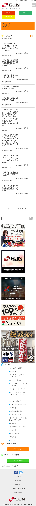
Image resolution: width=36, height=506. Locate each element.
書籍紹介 (12, 437)
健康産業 (12, 423)
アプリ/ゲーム (14, 408)
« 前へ (9, 209)
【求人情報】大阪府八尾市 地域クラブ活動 (10, 99)
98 (20, 209)
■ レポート (6, 25)
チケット (12, 371)
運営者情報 (18, 480)
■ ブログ (6, 26)
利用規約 (18, 484)
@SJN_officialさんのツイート (11, 466)
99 (23, 209)
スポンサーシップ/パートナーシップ (18, 376)
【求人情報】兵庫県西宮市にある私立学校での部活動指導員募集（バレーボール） (10, 62)
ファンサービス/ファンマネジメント (18, 384)
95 (13, 209)
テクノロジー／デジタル (17, 404)
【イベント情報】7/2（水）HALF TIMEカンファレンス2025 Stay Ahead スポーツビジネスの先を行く (10, 47)
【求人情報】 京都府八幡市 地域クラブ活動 (10, 87)
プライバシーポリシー (18, 488)
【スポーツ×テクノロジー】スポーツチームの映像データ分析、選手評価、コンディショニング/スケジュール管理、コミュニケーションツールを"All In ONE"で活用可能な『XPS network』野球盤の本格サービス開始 (10, 117)
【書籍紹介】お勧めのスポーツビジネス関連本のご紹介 (10, 173)
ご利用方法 (8, 17)
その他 (11, 440)
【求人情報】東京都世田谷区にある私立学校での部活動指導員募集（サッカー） (10, 187)
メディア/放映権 (15, 380)
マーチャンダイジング (17, 389)
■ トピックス (7, 23)
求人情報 (12, 430)
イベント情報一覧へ (18, 460)
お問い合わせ (18, 492)
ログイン (25, 13)
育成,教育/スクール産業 (17, 427)
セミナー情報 (14, 433)
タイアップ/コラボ (15, 401)
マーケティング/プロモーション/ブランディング (18, 393)
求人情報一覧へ (18, 449)
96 (15, 209)
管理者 (25, 53)
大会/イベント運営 (15, 414)
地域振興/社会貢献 (15, 411)
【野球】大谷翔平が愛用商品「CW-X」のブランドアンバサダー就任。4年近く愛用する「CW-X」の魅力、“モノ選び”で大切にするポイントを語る (10, 140)
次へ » (27, 209)
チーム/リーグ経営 (15, 368)
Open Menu (34, 5)
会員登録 (8, 13)
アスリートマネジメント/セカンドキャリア (18, 419)
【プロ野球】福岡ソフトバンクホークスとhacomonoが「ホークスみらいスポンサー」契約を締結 (10, 158)
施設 (11, 397)
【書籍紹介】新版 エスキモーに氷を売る (10, 76)
